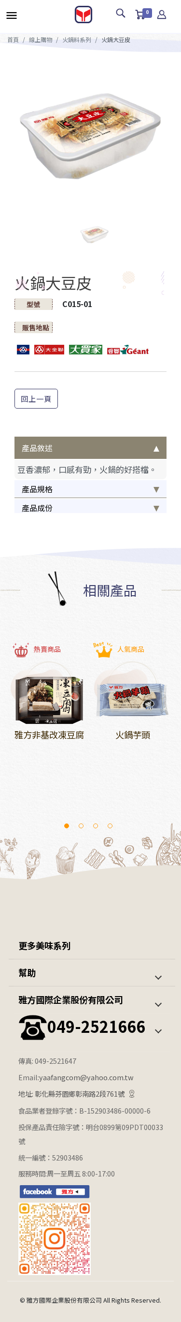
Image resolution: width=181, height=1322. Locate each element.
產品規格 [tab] (37, 489)
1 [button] (66, 825)
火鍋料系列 (76, 39)
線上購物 (40, 39)
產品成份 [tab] (37, 508)
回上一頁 (36, 398)
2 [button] (81, 825)
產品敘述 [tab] (37, 448)
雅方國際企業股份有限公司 (70, 999)
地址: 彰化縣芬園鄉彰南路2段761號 (71, 1093)
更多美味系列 (44, 945)
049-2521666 (96, 1026)
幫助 (27, 972)
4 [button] (110, 825)
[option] (90, 133)
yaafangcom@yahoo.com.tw (86, 1077)
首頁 (13, 39)
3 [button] (95, 825)
